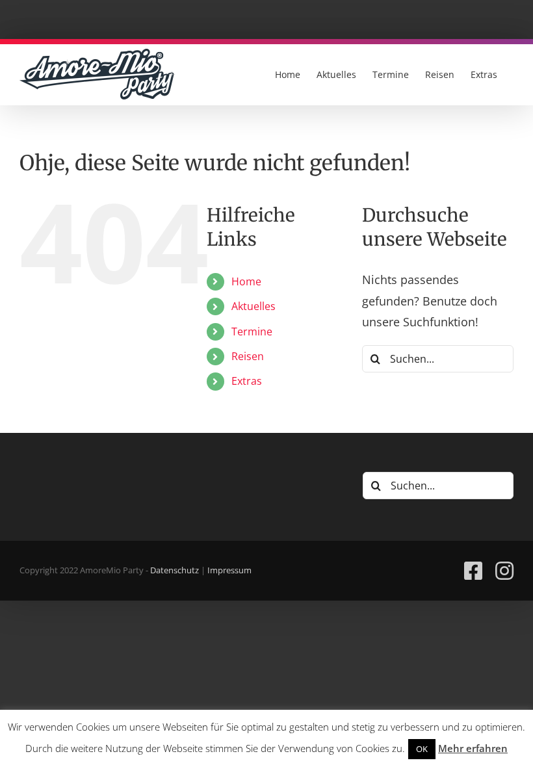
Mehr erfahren (473, 748)
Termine (251, 331)
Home (246, 281)
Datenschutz (174, 570)
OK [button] (422, 749)
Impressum (229, 570)
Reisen (247, 356)
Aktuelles (253, 306)
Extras (246, 381)
